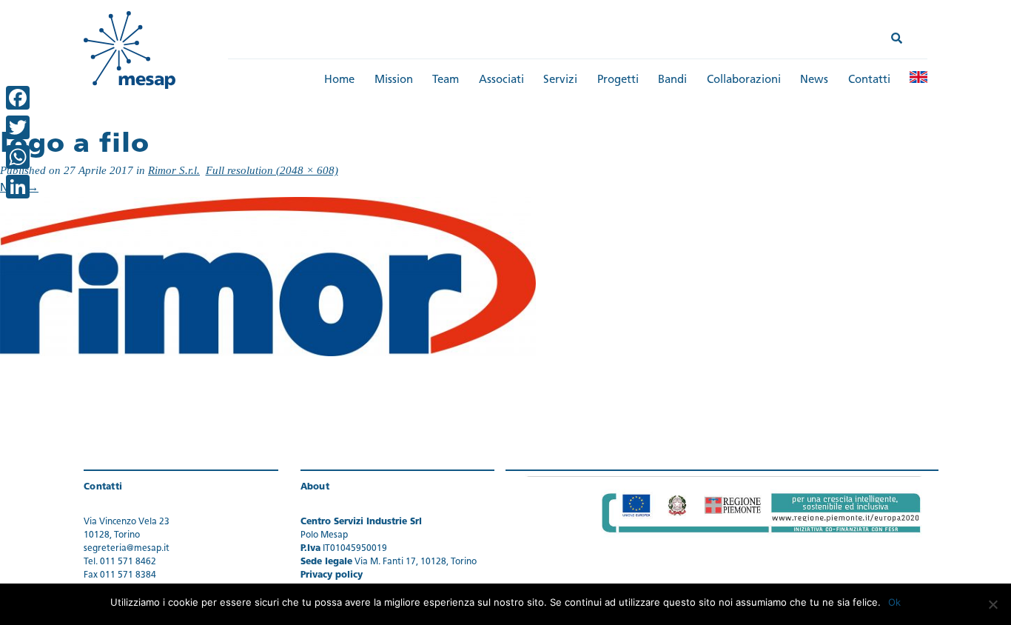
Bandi (672, 80)
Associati (501, 80)
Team (445, 80)
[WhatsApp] (18, 157)
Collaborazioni (744, 80)
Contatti (869, 80)
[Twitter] (18, 127)
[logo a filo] (268, 277)
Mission (393, 80)
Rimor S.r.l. (174, 170)
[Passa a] (918, 77)
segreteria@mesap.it (126, 548)
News (814, 80)
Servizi (560, 80)
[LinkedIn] (18, 186)
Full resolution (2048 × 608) (272, 170)
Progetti (618, 80)
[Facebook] (18, 98)
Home (339, 80)
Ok (894, 602)
